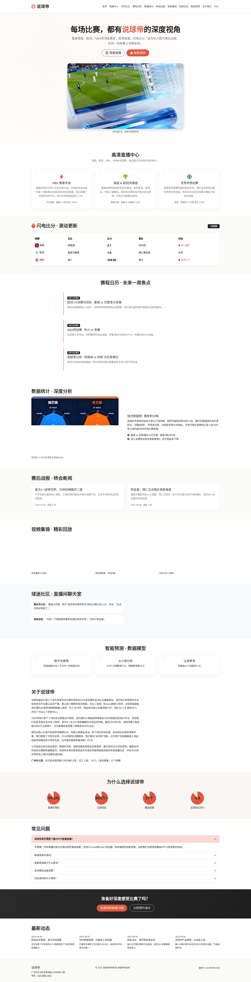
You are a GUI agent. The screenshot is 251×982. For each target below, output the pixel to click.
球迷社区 (183, 6)
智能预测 (195, 6)
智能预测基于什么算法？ (47, 862)
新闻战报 (160, 6)
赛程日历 (137, 6)
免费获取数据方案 (112, 908)
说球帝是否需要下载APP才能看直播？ (54, 838)
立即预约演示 (142, 908)
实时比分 (125, 6)
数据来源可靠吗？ (43, 855)
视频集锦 (172, 6)
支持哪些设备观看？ (44, 870)
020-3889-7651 (44, 975)
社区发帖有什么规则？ (46, 878)
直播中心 (114, 6)
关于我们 (207, 6)
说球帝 (43, 6)
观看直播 (115, 53)
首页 (104, 6)
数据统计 (149, 6)
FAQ (216, 6)
